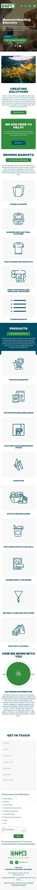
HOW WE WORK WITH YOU (18, 655)
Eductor (5, 820)
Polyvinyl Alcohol (18, 646)
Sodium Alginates (18, 380)
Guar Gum (18, 481)
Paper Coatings (18, 204)
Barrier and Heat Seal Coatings (18, 233)
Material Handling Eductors (18, 613)
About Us (27, 857)
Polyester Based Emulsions (18, 413)
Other (5, 823)
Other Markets (18, 319)
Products (15, 857)
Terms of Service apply (27, 844)
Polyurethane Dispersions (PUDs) (18, 447)
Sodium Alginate (7, 798)
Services (21, 857)
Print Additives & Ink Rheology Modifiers (18, 290)
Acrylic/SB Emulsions (18, 514)
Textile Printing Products (18, 262)
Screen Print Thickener (18, 580)
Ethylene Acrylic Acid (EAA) (18, 547)
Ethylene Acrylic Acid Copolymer (12, 817)
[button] (29, 6)
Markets (10, 857)
